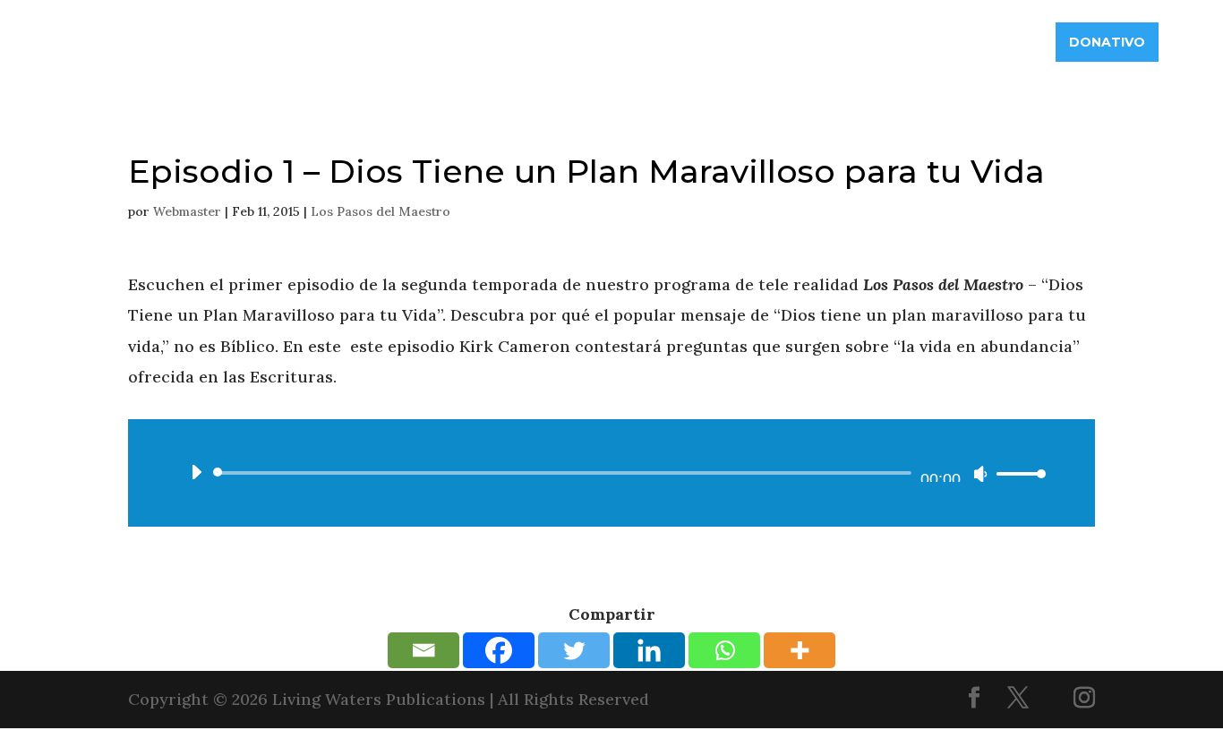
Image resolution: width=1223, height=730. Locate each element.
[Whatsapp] (724, 650)
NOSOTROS (453, 42)
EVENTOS (926, 42)
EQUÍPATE (567, 42)
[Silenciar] (980, 474)
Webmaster (187, 211)
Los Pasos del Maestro (380, 211)
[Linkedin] (649, 650)
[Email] (423, 650)
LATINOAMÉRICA (696, 42)
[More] (799, 650)
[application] (611, 473)
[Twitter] (574, 650)
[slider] (1016, 473)
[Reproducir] (196, 472)
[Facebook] (499, 650)
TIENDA (1006, 42)
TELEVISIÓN (832, 42)
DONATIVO (1107, 42)
